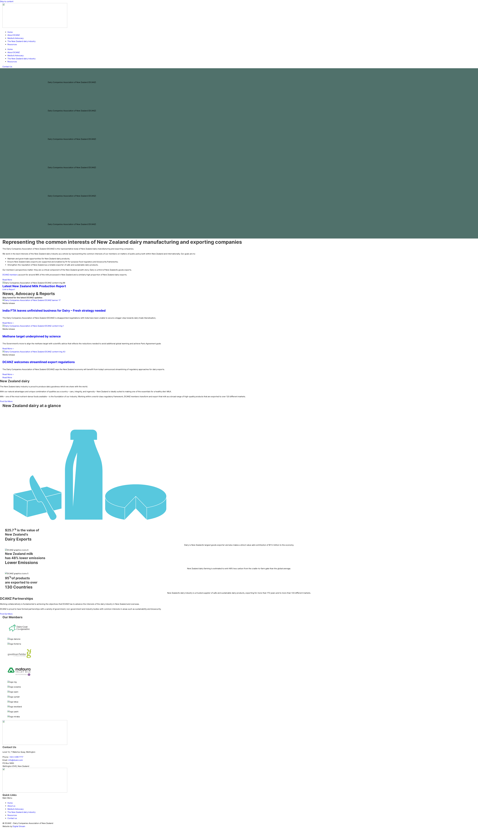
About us (11, 806)
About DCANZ (13, 35)
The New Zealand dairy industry (21, 41)
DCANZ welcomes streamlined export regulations (38, 362)
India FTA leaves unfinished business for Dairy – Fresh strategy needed (54, 310)
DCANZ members (10, 275)
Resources (12, 44)
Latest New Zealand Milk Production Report (34, 286)
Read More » (8, 323)
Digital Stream (19, 826)
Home (10, 32)
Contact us (12, 818)
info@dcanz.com (15, 760)
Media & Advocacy (15, 38)
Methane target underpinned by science (31, 336)
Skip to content (6, 1)
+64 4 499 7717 (16, 757)
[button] (239, 798)
